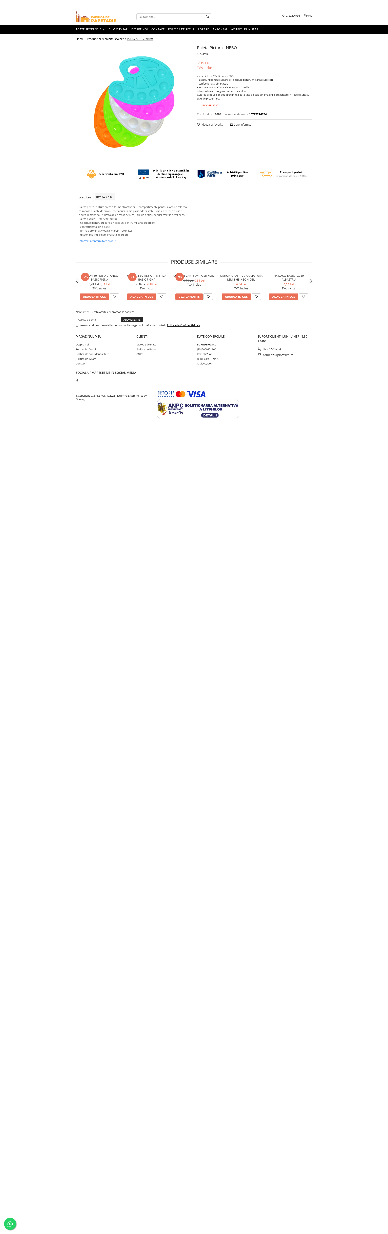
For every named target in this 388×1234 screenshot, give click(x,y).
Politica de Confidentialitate (183, 325)
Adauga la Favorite (211, 124)
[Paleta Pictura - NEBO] (133, 101)
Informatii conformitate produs (97, 241)
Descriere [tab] (85, 197)
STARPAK (202, 54)
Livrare (203, 29)
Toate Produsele (89, 29)
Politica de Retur (146, 349)
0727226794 (271, 349)
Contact (157, 29)
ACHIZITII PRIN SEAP (244, 29)
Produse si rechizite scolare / (107, 39)
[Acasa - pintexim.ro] (96, 16)
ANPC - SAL (220, 29)
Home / (81, 39)
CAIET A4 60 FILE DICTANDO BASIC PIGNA (99, 277)
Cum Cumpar (118, 29)
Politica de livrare (86, 359)
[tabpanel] (133, 101)
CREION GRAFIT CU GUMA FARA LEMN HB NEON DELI (241, 277)
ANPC (139, 354)
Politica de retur (181, 29)
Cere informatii (242, 124)
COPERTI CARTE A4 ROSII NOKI (194, 276)
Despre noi (139, 29)
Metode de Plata (146, 344)
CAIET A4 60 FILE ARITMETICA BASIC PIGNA (146, 277)
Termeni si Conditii (87, 349)
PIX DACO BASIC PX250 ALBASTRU (288, 277)
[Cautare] (207, 16)
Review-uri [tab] (104, 197)
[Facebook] (77, 380)
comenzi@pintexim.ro (277, 355)
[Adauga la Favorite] (114, 296)
